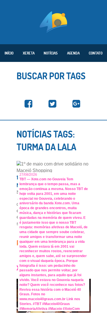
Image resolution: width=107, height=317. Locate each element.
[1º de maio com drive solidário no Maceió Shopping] (54, 167)
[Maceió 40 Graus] (53, 21)
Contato (95, 53)
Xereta (29, 53)
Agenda (73, 53)
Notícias (51, 53)
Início (9, 53)
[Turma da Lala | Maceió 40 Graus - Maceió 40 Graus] (29, 104)
